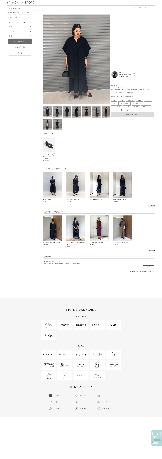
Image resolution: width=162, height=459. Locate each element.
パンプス (136, 106)
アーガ (121, 100)
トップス (56, 402)
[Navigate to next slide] (108, 59)
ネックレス (116, 110)
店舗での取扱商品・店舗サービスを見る (142, 271)
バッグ (104, 395)
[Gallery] (76, 59)
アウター (148, 100)
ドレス (139, 100)
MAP (148, 267)
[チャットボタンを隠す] (151, 430)
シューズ (127, 106)
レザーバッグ (124, 103)
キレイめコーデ (127, 110)
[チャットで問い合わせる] (156, 438)
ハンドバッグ (116, 106)
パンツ (82, 402)
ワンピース (130, 100)
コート (115, 103)
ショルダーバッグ (136, 103)
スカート (82, 395)
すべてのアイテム (58, 395)
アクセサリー (146, 106)
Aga (114, 100)
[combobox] (25, 8)
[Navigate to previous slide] (45, 59)
